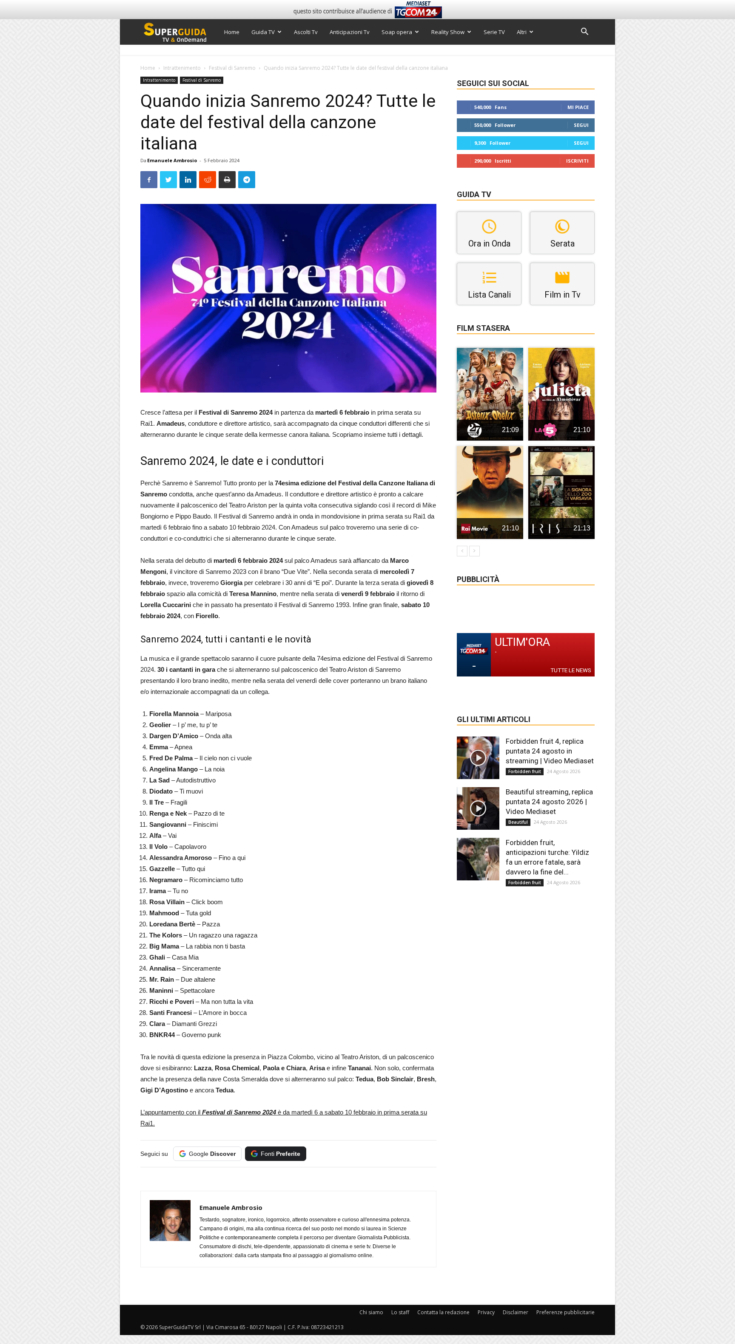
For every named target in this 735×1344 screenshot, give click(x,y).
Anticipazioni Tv (350, 32)
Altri (522, 32)
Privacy (486, 1312)
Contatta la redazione (443, 1312)
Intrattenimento (182, 68)
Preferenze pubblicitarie (565, 1312)
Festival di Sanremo (232, 68)
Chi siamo (371, 1312)
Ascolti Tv (306, 32)
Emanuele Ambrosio (172, 160)
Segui (581, 125)
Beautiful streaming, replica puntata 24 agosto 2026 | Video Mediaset (549, 802)
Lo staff (400, 1312)
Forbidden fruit (524, 771)
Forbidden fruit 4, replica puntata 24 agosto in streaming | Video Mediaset (550, 751)
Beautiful (518, 822)
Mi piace (578, 107)
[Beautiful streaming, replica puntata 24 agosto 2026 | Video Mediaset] (478, 808)
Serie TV (494, 32)
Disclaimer (515, 1312)
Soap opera (397, 32)
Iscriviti (577, 161)
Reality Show (447, 32)
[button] (584, 33)
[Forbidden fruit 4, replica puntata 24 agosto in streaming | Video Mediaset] (478, 757)
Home (231, 32)
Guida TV (263, 32)
